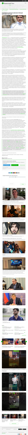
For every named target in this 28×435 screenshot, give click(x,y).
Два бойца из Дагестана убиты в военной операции (7, 330)
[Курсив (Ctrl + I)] (11, 177)
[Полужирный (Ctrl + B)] (9, 177)
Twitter (22, 145)
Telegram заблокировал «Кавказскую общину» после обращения (14, 420)
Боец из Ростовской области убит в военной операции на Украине (7, 327)
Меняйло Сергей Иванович (6, 307)
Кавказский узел (4, 37)
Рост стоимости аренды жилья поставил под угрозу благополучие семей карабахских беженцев (14, 254)
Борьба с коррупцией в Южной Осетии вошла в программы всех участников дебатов (14, 270)
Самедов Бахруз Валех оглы (6, 322)
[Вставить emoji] (15, 177)
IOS (19, 141)
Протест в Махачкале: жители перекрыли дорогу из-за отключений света (11, 411)
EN (3, 0)
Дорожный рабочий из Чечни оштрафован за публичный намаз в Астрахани (7, 346)
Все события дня (24, 335)
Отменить (23, 184)
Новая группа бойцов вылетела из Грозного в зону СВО (19, 334)
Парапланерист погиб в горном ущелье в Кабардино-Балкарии (7, 333)
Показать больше (14, 423)
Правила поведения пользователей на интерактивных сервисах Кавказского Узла (16, 432)
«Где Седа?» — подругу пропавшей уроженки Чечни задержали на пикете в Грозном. (13, 391)
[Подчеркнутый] (12, 177)
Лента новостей (5, 10)
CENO (17, 141)
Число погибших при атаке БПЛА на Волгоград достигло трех (19, 327)
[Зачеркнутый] (13, 177)
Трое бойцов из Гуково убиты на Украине (20, 330)
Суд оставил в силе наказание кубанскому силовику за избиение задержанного (20, 346)
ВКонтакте (17, 147)
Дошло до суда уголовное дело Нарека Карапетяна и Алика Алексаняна (12, 238)
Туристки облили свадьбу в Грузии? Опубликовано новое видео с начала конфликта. (5, 420)
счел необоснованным (20, 47)
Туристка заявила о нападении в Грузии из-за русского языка (21, 420)
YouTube (5, 147)
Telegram (9, 146)
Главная (3, 10)
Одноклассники (22, 147)
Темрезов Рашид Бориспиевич (7, 291)
